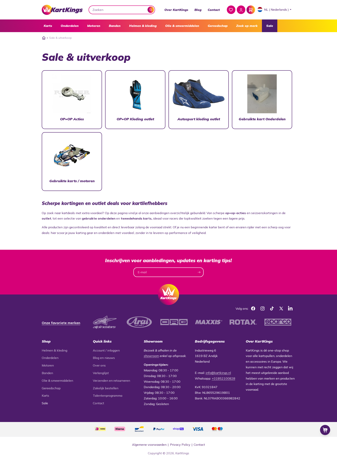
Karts (48, 26)
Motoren (93, 26)
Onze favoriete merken (61, 323)
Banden (115, 26)
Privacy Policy (180, 445)
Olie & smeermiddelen (182, 26)
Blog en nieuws (104, 358)
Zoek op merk (247, 26)
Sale (269, 26)
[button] (47, 25)
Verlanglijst (101, 373)
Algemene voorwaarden (149, 445)
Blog (197, 10)
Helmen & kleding (143, 26)
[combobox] (122, 9)
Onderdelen (70, 26)
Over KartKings (176, 10)
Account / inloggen (106, 350)
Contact (214, 10)
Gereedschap (218, 26)
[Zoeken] (151, 9)
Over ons (99, 365)
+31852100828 (223, 378)
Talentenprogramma (107, 395)
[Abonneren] (199, 272)
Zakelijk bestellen (105, 388)
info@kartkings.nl (218, 373)
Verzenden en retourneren (111, 380)
